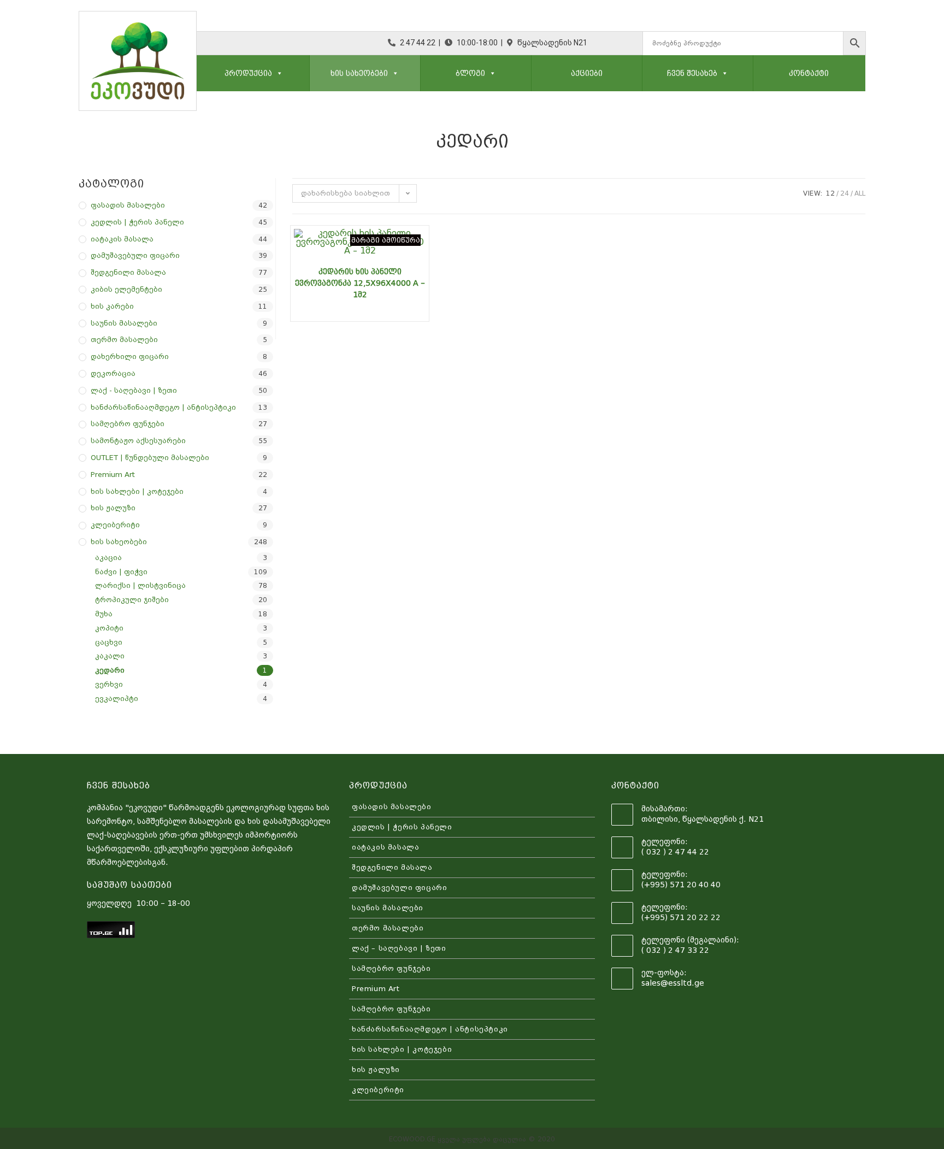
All (859, 193)
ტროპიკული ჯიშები (132, 600)
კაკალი (110, 656)
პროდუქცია (248, 73)
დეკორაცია (113, 373)
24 (844, 193)
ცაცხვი (108, 642)
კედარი (110, 670)
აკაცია (108, 557)
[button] (277, 73)
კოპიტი (109, 628)
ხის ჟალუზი (113, 508)
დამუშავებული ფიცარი (135, 255)
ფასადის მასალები (128, 205)
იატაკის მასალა (122, 239)
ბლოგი (470, 73)
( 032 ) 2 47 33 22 (675, 950)
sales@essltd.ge (672, 983)
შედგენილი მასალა (128, 272)
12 (830, 193)
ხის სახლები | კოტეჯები (137, 491)
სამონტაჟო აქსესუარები (138, 441)
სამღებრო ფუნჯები (127, 424)
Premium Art (113, 474)
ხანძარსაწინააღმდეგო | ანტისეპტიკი (163, 407)
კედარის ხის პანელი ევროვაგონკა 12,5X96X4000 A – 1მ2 (360, 283)
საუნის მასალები (124, 323)
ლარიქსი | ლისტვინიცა (140, 585)
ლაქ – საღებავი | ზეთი (399, 948)
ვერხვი (109, 684)
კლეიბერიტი (115, 525)
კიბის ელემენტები (126, 289)
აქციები (587, 73)
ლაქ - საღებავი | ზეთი (134, 390)
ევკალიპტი (116, 698)
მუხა (104, 614)
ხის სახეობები (359, 73)
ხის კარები (112, 306)
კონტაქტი (809, 73)
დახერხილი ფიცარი (130, 356)
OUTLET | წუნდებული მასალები (150, 457)
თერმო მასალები (124, 339)
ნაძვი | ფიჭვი (121, 572)
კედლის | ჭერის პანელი (137, 222)
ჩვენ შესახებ (692, 73)
